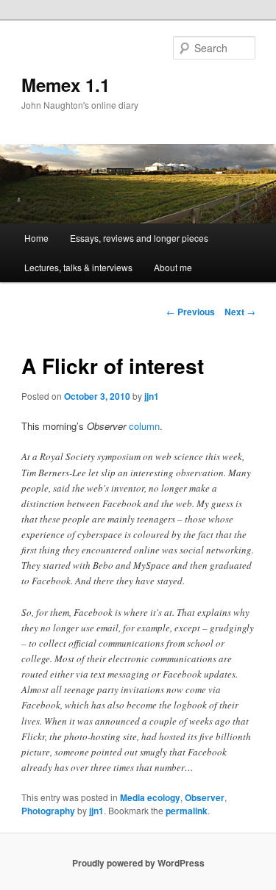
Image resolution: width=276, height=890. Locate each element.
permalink (187, 810)
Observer (204, 797)
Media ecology (150, 797)
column (144, 426)
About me (173, 267)
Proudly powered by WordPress (138, 862)
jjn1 (151, 396)
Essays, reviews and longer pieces (139, 238)
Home (36, 238)
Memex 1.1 (65, 84)
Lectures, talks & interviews (78, 267)
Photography (48, 810)
